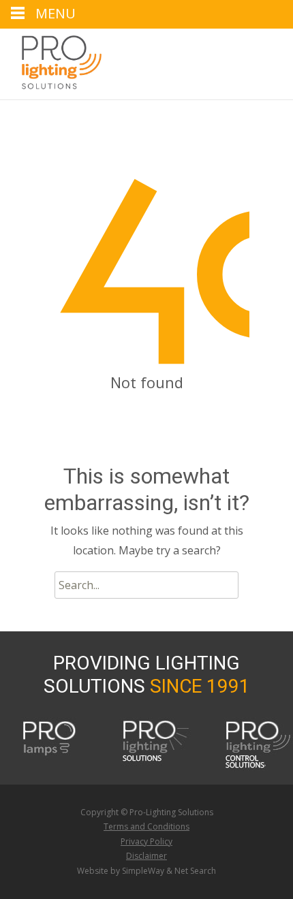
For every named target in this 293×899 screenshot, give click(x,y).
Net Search (195, 871)
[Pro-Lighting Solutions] (51, 63)
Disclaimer (146, 856)
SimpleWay (143, 871)
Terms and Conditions (146, 826)
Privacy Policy (146, 841)
